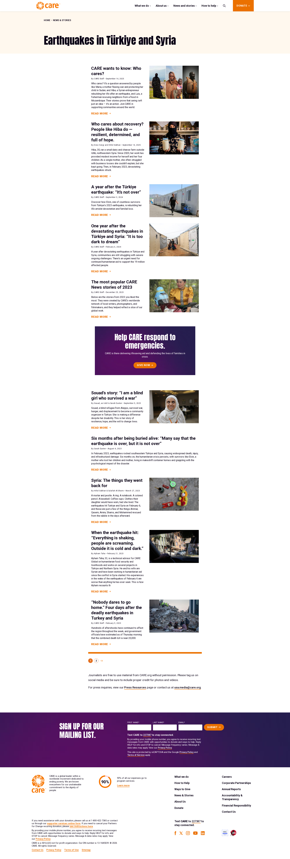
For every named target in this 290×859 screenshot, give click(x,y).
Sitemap (86, 850)
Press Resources (135, 687)
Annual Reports (231, 789)
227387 (147, 735)
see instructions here (81, 826)
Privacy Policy (165, 748)
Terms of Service (136, 755)
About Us (180, 801)
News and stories (184, 5)
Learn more (123, 785)
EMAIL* (181, 722)
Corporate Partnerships (236, 783)
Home (47, 20)
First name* (133, 722)
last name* (158, 722)
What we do (142, 5)
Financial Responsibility (236, 805)
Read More (99, 113)
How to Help (182, 783)
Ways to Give (182, 789)
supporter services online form (64, 823)
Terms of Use (71, 850)
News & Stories (62, 20)
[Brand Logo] (48, 6)
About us (161, 5)
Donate (178, 808)
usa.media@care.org (187, 687)
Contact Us (229, 811)
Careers (227, 776)
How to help (208, 5)
